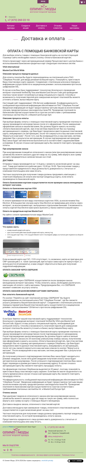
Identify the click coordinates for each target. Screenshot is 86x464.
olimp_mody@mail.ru (55, 436)
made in (77, 461)
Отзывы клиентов (57, 26)
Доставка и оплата (41, 26)
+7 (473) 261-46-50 (55, 427)
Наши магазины (74, 26)
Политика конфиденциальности (23, 455)
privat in (8, 427)
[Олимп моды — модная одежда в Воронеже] (43, 9)
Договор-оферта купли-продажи (48, 455)
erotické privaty (47, 461)
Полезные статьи (68, 455)
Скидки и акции (25, 26)
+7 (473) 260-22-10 (19, 20)
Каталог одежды (11, 26)
